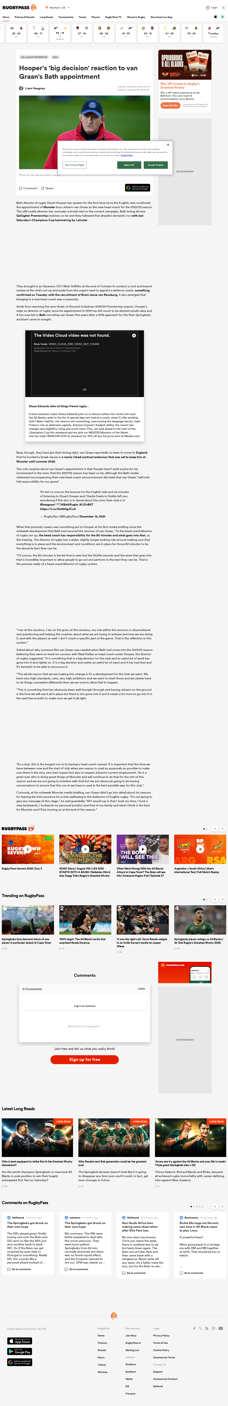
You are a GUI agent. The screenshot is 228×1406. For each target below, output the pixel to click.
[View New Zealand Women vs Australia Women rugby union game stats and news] (60, 33)
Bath (42, 315)
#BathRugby (70, 504)
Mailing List (132, 1350)
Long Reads (46, 17)
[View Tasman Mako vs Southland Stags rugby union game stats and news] (38, 33)
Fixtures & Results (24, 17)
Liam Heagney (35, 88)
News (6, 17)
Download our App (161, 17)
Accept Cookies (156, 164)
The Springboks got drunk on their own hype (27, 1225)
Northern (131, 1364)
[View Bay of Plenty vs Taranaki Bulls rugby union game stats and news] (104, 33)
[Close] (168, 145)
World (129, 1379)
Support (157, 1371)
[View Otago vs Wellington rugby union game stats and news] (170, 33)
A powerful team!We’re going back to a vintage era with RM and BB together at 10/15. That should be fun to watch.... (200, 1253)
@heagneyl (47, 504)
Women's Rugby (136, 17)
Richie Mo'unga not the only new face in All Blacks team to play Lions (199, 1226)
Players (96, 17)
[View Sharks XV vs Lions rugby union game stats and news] (16, 33)
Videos (102, 1365)
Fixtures (102, 1343)
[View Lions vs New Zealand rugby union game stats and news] (213, 33)
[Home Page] (20, 7)
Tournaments (65, 17)
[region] (115, 158)
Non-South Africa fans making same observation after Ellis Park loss (140, 1226)
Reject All (129, 164)
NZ (127, 1386)
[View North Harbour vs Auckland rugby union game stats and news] (82, 33)
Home (101, 1335)
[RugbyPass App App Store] (40, 1341)
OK (84, 389)
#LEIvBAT (86, 504)
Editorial (158, 1386)
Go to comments (19, 1269)
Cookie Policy (161, 1350)
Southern (131, 1371)
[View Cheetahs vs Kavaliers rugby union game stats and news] (192, 33)
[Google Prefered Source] (135, 188)
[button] (37, 1152)
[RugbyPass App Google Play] (40, 1352)
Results (102, 1350)
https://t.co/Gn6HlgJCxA (58, 509)
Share (49, 188)
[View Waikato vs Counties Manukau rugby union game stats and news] (148, 33)
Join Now (131, 1335)
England (141, 452)
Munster (49, 207)
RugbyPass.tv (133, 1343)
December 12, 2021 (92, 516)
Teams (82, 17)
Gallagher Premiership (32, 216)
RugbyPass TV (113, 17)
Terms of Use (160, 1343)
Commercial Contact (165, 1379)
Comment (30, 188)
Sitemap (102, 1372)
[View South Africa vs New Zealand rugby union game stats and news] (126, 33)
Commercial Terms (164, 1357)
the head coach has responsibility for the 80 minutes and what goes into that (92, 535)
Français (130, 1393)
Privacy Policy (161, 1335)
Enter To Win (170, 105)
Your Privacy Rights (74, 164)
